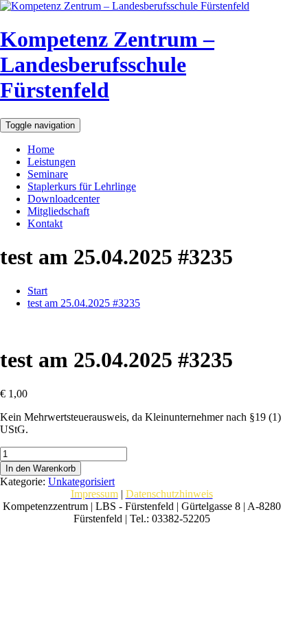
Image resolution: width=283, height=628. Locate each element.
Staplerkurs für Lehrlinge (81, 186)
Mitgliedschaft (58, 211)
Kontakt (45, 223)
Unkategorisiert (81, 481)
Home (40, 149)
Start (37, 290)
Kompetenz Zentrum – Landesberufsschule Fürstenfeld (107, 64)
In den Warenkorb (40, 468)
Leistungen (51, 161)
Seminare (47, 174)
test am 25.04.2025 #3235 (83, 303)
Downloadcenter (63, 199)
